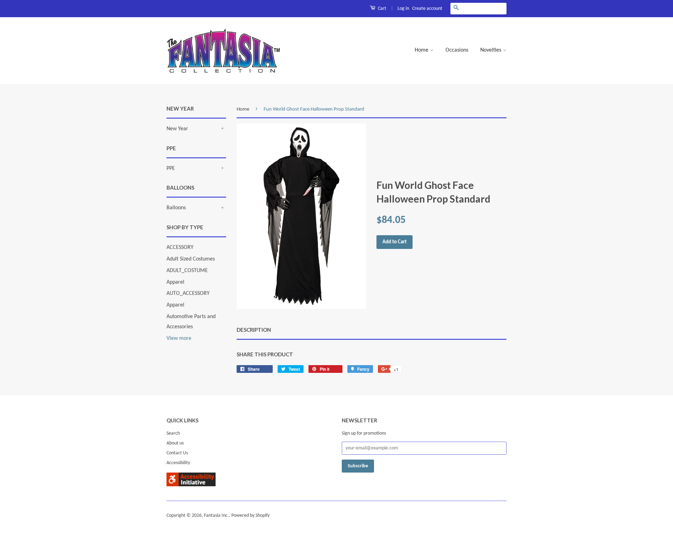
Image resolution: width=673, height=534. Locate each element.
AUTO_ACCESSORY (188, 293)
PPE (170, 168)
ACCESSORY (179, 247)
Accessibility (178, 463)
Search (173, 433)
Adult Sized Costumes (190, 259)
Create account (427, 8)
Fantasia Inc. (216, 515)
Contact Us (177, 453)
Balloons (176, 208)
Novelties (491, 50)
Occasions (457, 50)
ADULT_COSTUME (187, 270)
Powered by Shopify (250, 515)
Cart (381, 8)
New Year (177, 129)
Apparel (175, 282)
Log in (403, 8)
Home (422, 50)
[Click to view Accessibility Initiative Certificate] (191, 485)
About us (175, 443)
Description (254, 330)
